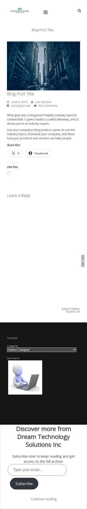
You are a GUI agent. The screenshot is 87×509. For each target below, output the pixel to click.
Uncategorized (20, 106)
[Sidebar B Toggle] (83, 261)
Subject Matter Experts (70, 310)
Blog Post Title (20, 93)
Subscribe (24, 483)
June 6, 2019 (20, 102)
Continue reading (43, 499)
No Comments (48, 106)
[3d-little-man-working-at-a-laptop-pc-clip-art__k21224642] (25, 377)
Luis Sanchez (43, 102)
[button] (25, 377)
